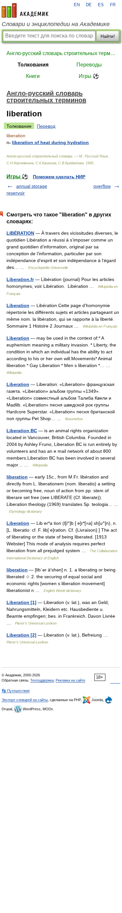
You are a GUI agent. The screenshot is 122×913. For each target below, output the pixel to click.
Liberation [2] (21, 635)
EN (77, 5)
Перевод (46, 126)
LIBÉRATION (20, 233)
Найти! (108, 36)
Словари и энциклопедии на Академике (56, 24)
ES (101, 5)
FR (112, 5)
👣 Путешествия (16, 691)
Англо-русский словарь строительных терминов (61, 53)
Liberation (18, 305)
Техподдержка (42, 680)
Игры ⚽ (89, 76)
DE (89, 5)
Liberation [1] (21, 602)
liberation (17, 476)
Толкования (33, 64)
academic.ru (25, 10)
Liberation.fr (20, 279)
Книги (33, 76)
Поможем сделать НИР (59, 176)
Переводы (89, 64)
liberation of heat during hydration (50, 142)
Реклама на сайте (70, 680)
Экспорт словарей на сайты (25, 700)
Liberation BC (22, 430)
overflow (102, 186)
